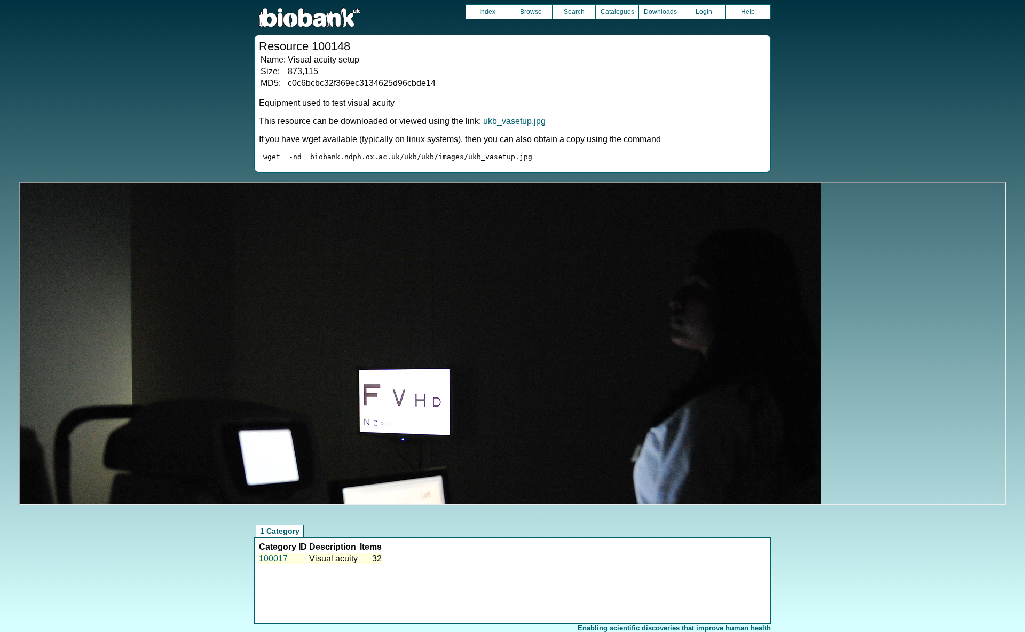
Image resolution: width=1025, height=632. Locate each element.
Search (574, 11)
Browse (531, 11)
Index (487, 11)
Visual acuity (333, 558)
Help (748, 11)
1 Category (279, 531)
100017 (273, 558)
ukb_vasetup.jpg (514, 121)
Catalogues (617, 11)
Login (704, 11)
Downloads (660, 11)
